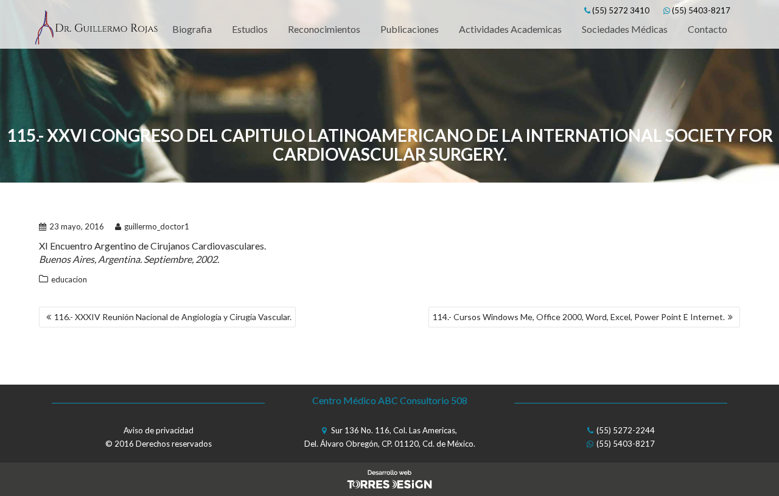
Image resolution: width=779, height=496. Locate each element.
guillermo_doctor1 (156, 226)
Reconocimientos (324, 29)
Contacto (707, 29)
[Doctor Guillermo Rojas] (95, 29)
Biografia (192, 29)
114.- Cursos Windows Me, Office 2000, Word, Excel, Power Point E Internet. (579, 317)
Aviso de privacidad (159, 430)
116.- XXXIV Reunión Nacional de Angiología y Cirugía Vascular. (173, 317)
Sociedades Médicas (625, 29)
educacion (69, 279)
